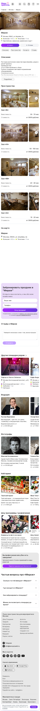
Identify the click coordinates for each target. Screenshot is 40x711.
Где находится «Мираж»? (13, 588)
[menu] (38, 4)
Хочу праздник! (20, 310)
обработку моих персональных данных (28, 313)
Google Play (23, 666)
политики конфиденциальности (23, 315)
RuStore (9, 670)
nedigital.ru (19, 690)
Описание (5, 50)
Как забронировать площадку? (15, 595)
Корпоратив (6, 624)
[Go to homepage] (5, 4)
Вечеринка (6, 626)
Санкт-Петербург (14, 699)
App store (10, 666)
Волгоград (25, 699)
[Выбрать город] (13, 4)
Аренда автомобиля (26, 633)
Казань (15, 702)
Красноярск (32, 702)
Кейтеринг (6, 629)
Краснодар (22, 702)
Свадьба (5, 622)
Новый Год (6, 631)
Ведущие (6, 634)
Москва (11, 9)
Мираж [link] (18, 9)
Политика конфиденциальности (13, 681)
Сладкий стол (24, 631)
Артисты (23, 619)
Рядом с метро (8, 636)
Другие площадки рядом (13, 355)
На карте (26, 50)
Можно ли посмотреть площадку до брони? (17, 603)
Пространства (16, 50)
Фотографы (23, 622)
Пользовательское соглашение (13, 683)
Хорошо (33, 707)
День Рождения (8, 619)
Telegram (8, 643)
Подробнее (8, 79)
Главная (3, 9)
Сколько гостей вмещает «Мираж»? (17, 581)
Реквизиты (6, 676)
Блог (4, 678)
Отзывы (34, 50)
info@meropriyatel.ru (12, 646)
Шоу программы (25, 624)
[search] (24, 4)
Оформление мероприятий (24, 627)
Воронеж (33, 699)
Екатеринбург (7, 702)
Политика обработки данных (34, 531)
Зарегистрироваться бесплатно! (20, 566)
